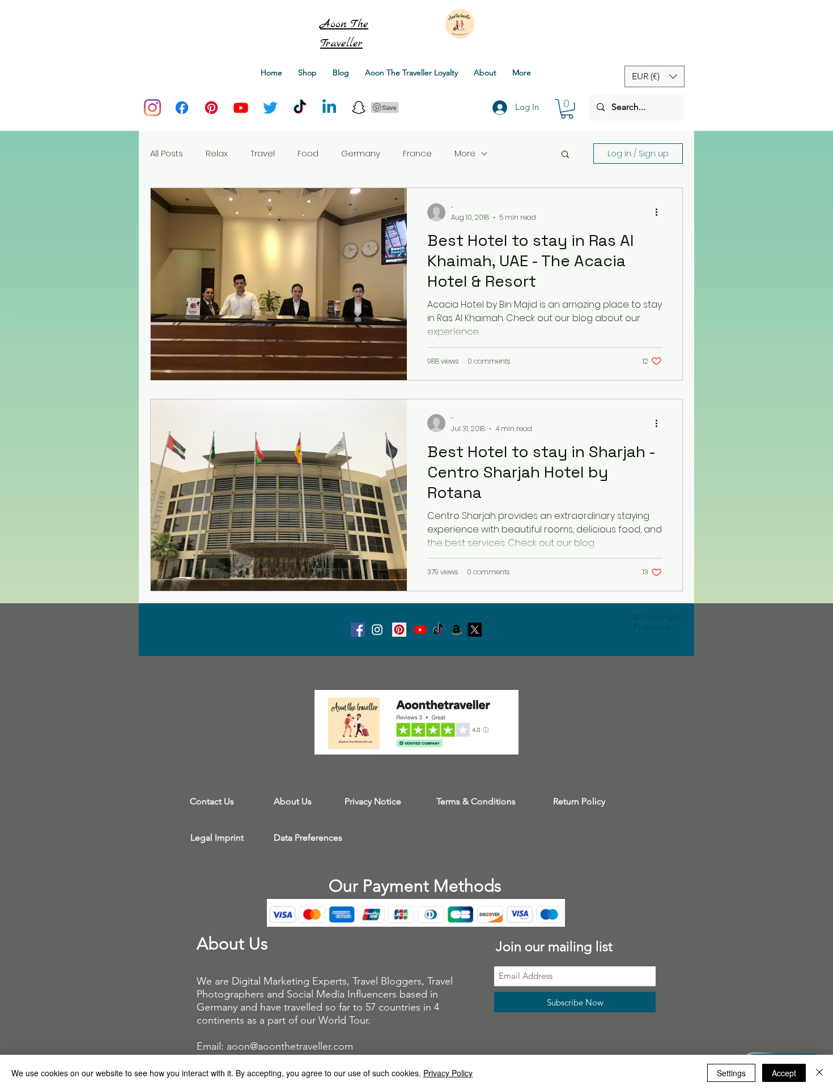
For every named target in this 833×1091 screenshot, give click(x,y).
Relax (217, 153)
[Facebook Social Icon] (358, 630)
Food (308, 153)
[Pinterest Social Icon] (399, 630)
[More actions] (660, 212)
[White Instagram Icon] (377, 630)
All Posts (166, 153)
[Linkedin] (329, 107)
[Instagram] (152, 107)
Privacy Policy (448, 1073)
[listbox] (654, 76)
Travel (262, 153)
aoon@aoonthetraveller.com (290, 1046)
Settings (731, 1073)
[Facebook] (181, 107)
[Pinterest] (211, 107)
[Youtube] (240, 107)
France (417, 153)
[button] (567, 108)
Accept (784, 1073)
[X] (475, 630)
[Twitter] (270, 107)
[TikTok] (299, 107)
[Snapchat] (358, 107)
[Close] (819, 1073)
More (464, 153)
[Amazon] (456, 630)
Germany (360, 153)
